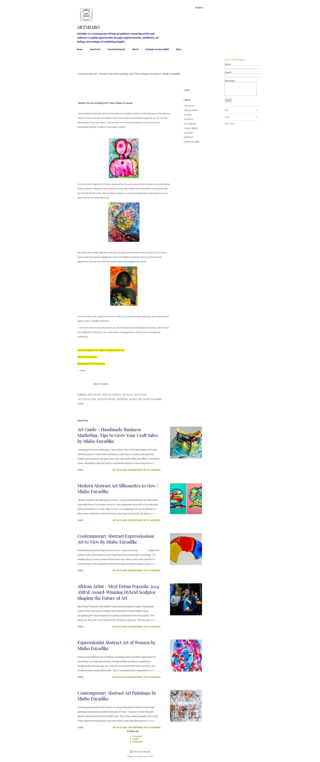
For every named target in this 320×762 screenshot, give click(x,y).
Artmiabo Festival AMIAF (157, 49)
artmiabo (188, 132)
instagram (137, 741)
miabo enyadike (191, 141)
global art (188, 137)
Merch (135, 49)
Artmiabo (88, 27)
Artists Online (191, 128)
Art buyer (188, 119)
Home (80, 49)
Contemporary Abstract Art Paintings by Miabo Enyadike (117, 696)
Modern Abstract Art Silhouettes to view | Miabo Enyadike (118, 488)
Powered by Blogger (141, 751)
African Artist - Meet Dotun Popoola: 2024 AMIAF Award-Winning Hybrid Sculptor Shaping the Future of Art (118, 592)
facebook (137, 736)
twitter (135, 739)
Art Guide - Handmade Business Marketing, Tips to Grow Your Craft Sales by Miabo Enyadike (118, 435)
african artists (191, 110)
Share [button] (187, 90)
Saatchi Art (95, 49)
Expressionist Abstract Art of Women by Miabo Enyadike (116, 645)
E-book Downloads (116, 49)
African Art (189, 105)
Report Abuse (229, 124)
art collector (190, 123)
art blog (188, 114)
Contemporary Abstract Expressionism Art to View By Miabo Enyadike (116, 539)
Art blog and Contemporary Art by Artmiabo (136, 470)
